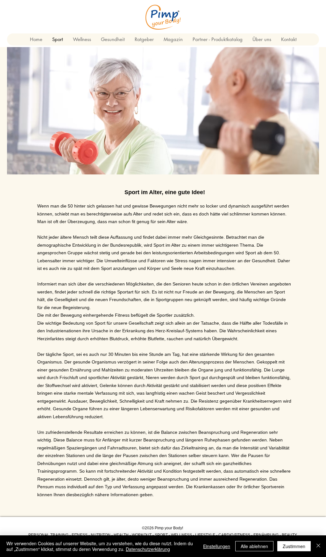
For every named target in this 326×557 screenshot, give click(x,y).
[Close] (318, 546)
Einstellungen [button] (216, 546)
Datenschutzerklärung (148, 549)
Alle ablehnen (254, 546)
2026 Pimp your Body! (164, 528)
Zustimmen (294, 546)
